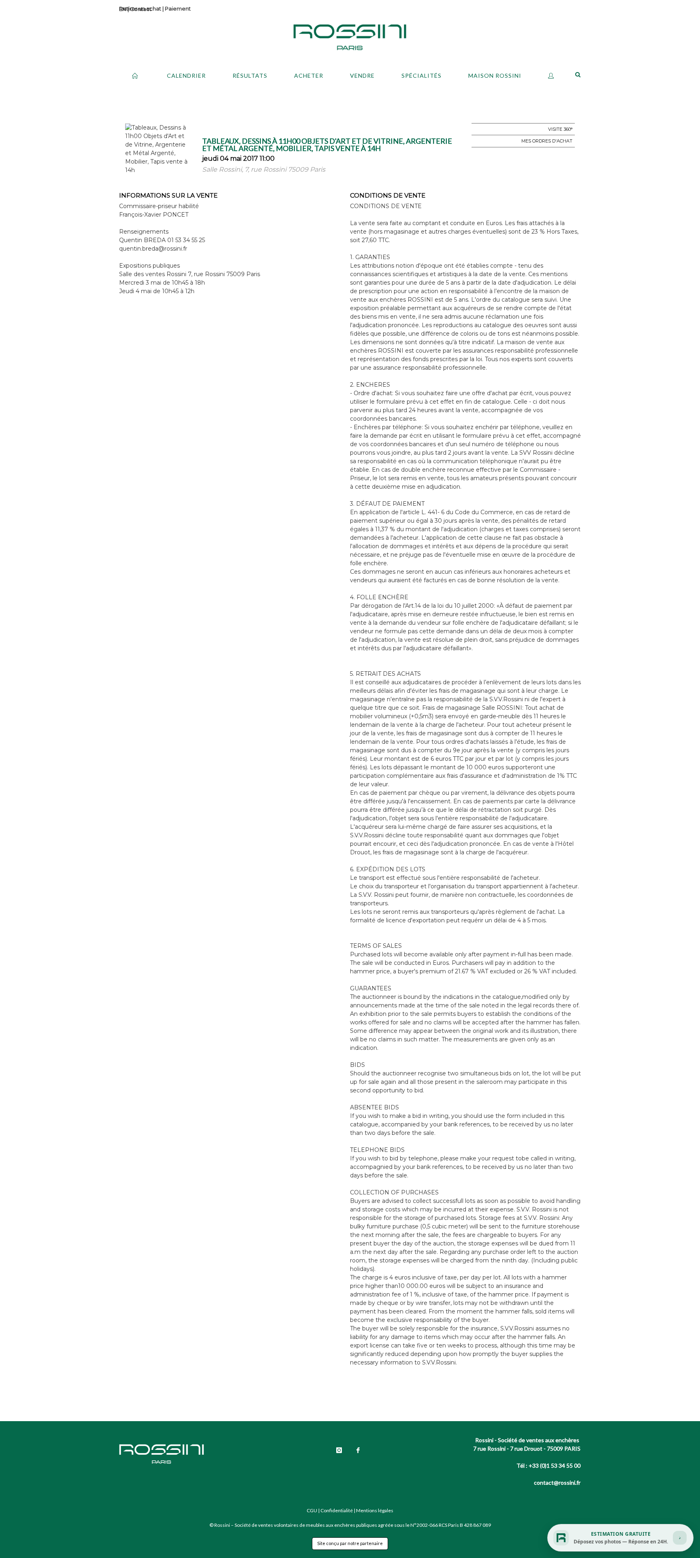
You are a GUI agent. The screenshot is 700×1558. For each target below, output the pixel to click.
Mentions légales (374, 1510)
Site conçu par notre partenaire (350, 1543)
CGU (312, 1510)
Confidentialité (336, 1510)
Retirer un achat (140, 8)
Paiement (178, 8)
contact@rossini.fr (557, 1482)
